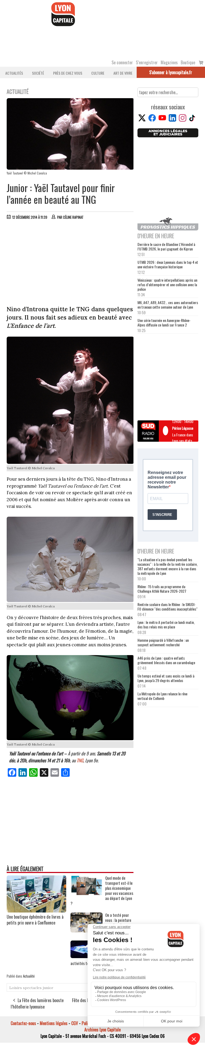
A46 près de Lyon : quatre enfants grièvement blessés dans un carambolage (166, 660)
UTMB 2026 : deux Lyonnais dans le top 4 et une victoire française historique (167, 264)
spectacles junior (38, 987)
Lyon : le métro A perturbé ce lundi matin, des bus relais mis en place (166, 624)
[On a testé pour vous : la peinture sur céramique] (86, 930)
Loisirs (15, 987)
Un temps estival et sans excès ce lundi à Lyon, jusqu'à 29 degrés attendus (165, 678)
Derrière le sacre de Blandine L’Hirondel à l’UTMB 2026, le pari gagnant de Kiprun (166, 246)
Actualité (29, 976)
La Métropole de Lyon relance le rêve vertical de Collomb (162, 695)
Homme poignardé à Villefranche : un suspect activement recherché (163, 642)
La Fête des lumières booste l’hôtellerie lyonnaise (37, 1003)
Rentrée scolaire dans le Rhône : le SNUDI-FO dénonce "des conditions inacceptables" (167, 606)
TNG (80, 760)
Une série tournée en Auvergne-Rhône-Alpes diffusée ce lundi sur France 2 (164, 322)
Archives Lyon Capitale (102, 1029)
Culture (97, 73)
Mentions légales (54, 1023)
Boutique (188, 62)
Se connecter (122, 62)
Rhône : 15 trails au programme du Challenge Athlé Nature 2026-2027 (161, 588)
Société (38, 73)
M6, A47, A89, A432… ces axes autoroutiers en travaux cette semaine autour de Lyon (167, 304)
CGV (74, 1023)
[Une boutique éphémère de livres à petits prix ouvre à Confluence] (36, 910)
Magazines (169, 62)
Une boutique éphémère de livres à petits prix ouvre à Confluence (35, 920)
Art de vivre (122, 73)
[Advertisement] (70, 263)
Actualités (14, 73)
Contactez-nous (23, 1023)
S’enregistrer (147, 62)
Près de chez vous (67, 73)
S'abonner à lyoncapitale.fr (170, 72)
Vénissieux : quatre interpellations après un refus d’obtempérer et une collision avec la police (167, 284)
